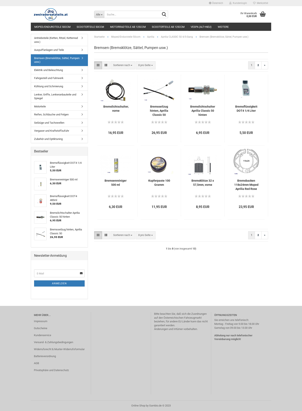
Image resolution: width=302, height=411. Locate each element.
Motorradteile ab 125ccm (128, 26)
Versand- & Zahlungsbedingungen (53, 342)
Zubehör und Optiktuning (48, 138)
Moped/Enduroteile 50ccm (52, 26)
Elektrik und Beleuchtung (48, 70)
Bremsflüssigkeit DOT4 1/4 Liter (246, 108)
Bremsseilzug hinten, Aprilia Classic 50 (159, 110)
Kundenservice (42, 335)
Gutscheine (40, 328)
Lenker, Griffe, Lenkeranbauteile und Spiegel (55, 96)
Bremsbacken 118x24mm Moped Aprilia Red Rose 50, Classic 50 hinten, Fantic (246, 185)
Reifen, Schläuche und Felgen (51, 114)
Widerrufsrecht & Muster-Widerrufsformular (59, 349)
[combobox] (123, 65)
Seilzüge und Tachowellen (49, 122)
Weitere (223, 26)
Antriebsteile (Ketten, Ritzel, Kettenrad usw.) (56, 39)
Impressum (40, 321)
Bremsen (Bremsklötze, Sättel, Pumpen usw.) (57, 60)
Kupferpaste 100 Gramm (159, 182)
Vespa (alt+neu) (201, 26)
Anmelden (59, 283)
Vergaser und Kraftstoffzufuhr (51, 130)
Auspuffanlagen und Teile (49, 49)
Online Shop (138, 405)
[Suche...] (164, 14)
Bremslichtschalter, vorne (116, 108)
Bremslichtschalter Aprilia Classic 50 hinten (202, 110)
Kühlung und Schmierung (48, 86)
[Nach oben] (291, 405)
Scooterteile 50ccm (90, 26)
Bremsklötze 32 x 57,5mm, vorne (202, 182)
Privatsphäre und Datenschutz (51, 370)
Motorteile (40, 106)
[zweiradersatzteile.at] (61, 14)
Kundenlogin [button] (239, 3)
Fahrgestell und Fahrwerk (48, 78)
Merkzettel (262, 3)
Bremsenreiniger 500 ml (116, 182)
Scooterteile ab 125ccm (168, 26)
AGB (36, 363)
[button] (216, 3)
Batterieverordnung (45, 356)
